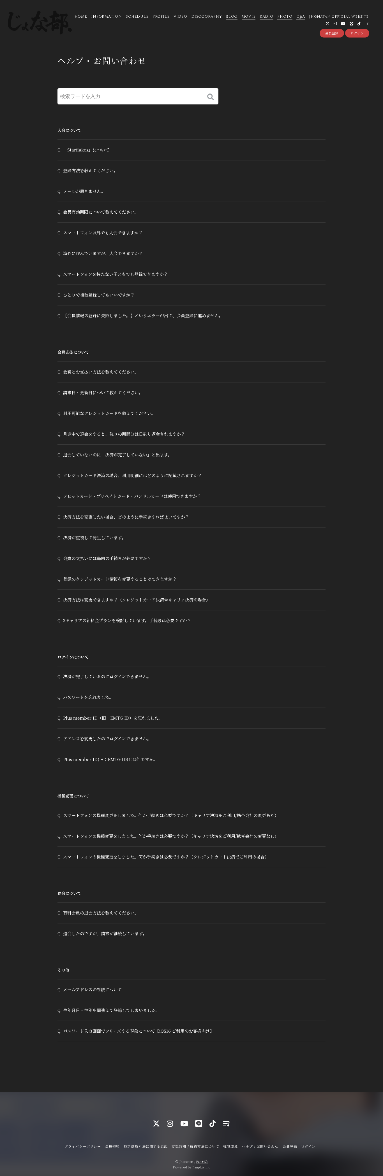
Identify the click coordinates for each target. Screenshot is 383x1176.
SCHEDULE (137, 16)
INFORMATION (106, 16)
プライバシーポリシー (82, 1146)
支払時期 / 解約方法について (195, 1146)
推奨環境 (230, 1146)
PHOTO (284, 16)
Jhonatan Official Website (339, 16)
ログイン (357, 33)
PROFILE (161, 16)
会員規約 (112, 1146)
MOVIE (249, 16)
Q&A (300, 16)
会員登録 (331, 33)
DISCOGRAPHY (206, 16)
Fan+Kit (202, 1161)
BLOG (231, 16)
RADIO (266, 16)
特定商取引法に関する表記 (145, 1146)
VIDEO (180, 16)
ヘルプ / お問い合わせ (260, 1146)
